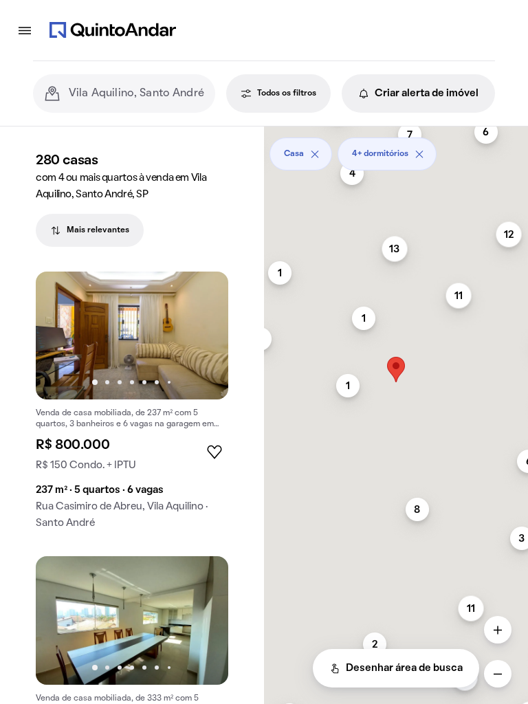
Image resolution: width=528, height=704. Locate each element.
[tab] (90, 230)
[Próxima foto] (203, 335)
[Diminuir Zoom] (498, 674)
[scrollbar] (396, 148)
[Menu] (24, 30)
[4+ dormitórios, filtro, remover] (419, 154)
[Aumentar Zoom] (498, 630)
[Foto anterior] (60, 335)
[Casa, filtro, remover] (314, 154)
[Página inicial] (113, 30)
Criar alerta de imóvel (426, 93)
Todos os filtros (286, 93)
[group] (132, 406)
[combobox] (136, 93)
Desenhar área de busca (404, 668)
